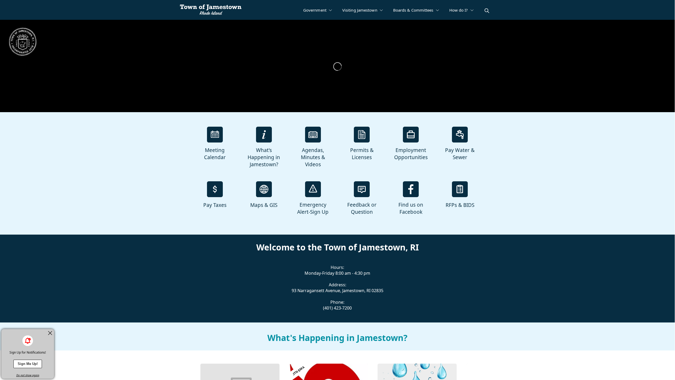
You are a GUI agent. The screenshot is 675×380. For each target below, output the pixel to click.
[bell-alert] (27, 340)
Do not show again (27, 375)
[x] (50, 333)
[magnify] (486, 10)
